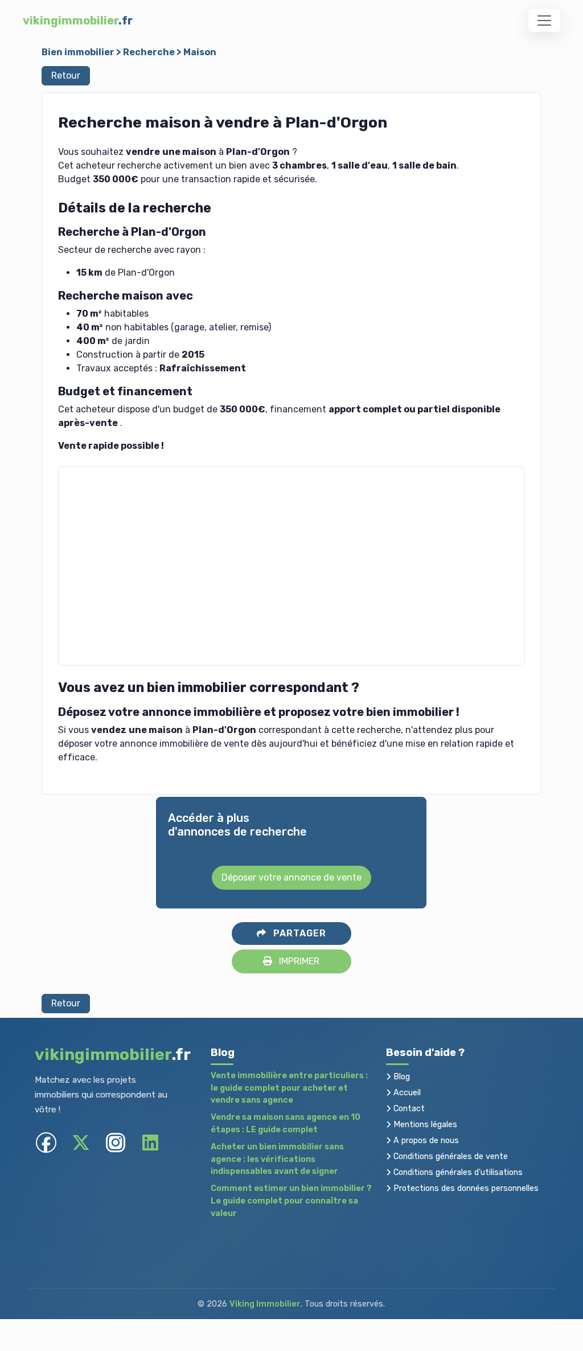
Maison (199, 52)
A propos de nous (425, 1140)
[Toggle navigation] (544, 20)
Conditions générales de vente (449, 1156)
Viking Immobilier (265, 1304)
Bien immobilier (78, 52)
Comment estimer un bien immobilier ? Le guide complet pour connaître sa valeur (291, 1201)
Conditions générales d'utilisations (457, 1172)
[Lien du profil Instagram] (116, 1143)
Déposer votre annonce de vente (291, 877)
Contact (408, 1108)
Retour (65, 75)
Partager (298, 933)
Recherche (149, 52)
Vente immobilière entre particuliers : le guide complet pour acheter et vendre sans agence (289, 1088)
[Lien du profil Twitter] (81, 1143)
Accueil (406, 1093)
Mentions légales (424, 1124)
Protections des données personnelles (465, 1188)
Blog (400, 1077)
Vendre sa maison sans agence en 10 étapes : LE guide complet (285, 1123)
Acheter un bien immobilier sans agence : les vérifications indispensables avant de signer (277, 1159)
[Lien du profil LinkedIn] (150, 1143)
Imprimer (298, 961)
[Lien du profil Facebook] (46, 1143)
